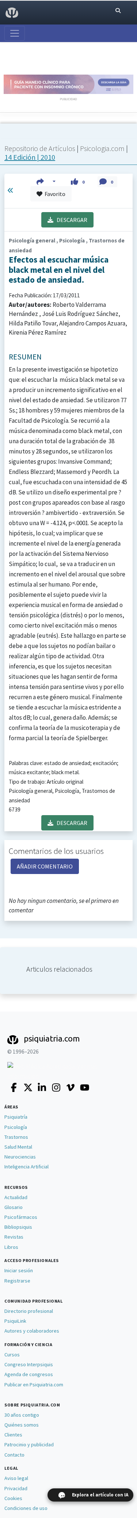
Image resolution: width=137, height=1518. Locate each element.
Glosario (13, 1207)
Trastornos (16, 1137)
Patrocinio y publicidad (29, 1444)
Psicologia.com (103, 148)
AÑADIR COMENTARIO (45, 866)
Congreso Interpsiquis (28, 1364)
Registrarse (17, 1280)
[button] (46, 182)
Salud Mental (18, 1147)
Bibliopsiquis (18, 1227)
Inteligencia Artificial (26, 1166)
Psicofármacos (20, 1217)
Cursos (12, 1354)
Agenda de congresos (28, 1374)
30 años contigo (21, 1415)
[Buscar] (118, 11)
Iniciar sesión (18, 1270)
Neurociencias (20, 1156)
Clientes (13, 1434)
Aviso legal (16, 1478)
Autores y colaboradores (31, 1330)
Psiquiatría (15, 1117)
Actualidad (15, 1197)
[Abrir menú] (14, 33)
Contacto (14, 1454)
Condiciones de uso (25, 1508)
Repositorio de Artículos (39, 148)
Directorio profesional (28, 1311)
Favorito (53, 193)
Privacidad (15, 1488)
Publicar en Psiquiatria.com (33, 1384)
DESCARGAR (70, 219)
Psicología (15, 1127)
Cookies (13, 1498)
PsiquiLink (15, 1321)
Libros (11, 1247)
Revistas (13, 1236)
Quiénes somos (21, 1424)
